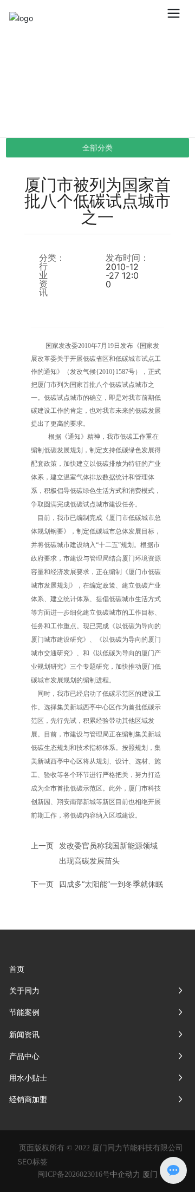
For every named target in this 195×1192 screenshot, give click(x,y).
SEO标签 (32, 1161)
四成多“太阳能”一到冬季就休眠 (111, 883)
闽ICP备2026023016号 (73, 1174)
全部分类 (97, 147)
